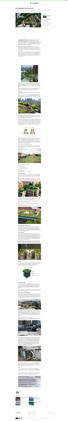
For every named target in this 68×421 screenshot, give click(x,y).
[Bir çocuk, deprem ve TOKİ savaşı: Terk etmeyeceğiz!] (44, 16)
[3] (24, 147)
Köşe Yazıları (40, 28)
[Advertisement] (29, 35)
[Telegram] (65, 0)
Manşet (35, 28)
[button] (0, 0)
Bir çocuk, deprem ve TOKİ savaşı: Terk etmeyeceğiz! (49, 16)
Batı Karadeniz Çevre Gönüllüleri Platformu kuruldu (46, 25)
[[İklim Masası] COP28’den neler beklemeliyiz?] (31, 403)
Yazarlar (37, 28)
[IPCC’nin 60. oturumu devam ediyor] (18, 403)
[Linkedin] (26, 30)
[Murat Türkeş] (17, 392)
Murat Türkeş (20, 391)
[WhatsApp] (21, 30)
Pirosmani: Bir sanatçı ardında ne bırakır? (47, 23)
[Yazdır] (29, 30)
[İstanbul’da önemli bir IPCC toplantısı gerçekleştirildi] (18, 399)
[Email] (28, 30)
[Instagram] (64, 0)
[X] (66, 0)
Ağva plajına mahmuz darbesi (46, 22)
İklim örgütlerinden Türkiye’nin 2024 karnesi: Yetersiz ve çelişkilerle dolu (47, 19)
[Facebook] (63, 0)
